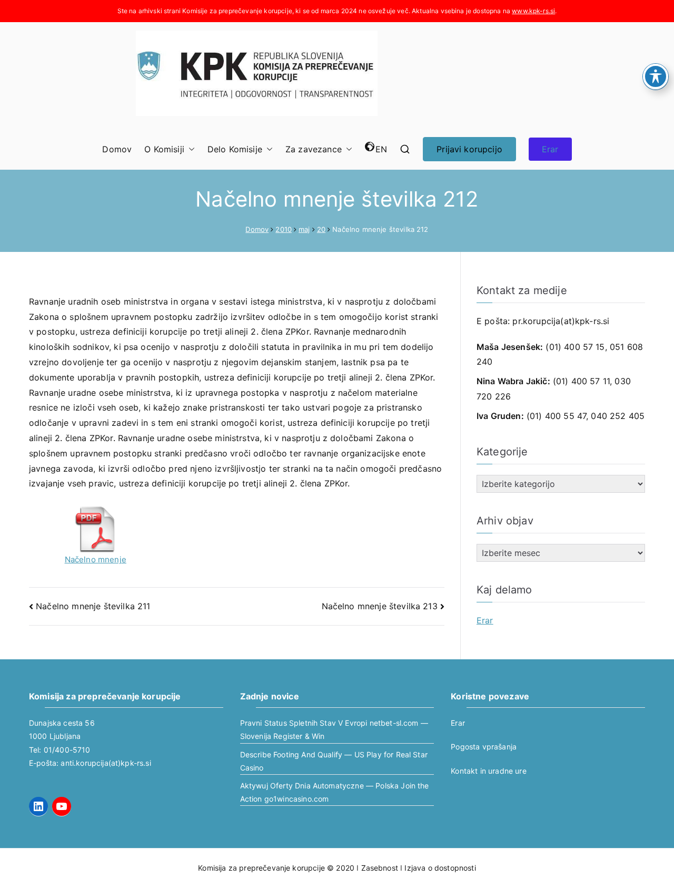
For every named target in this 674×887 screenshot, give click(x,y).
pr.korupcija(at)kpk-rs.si (560, 321)
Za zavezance (313, 149)
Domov (117, 149)
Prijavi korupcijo (469, 149)
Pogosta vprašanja (484, 746)
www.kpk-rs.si (533, 11)
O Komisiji (164, 149)
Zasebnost (379, 867)
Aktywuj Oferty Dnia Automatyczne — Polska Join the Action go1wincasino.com (334, 792)
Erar (550, 149)
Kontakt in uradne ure (488, 770)
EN (381, 149)
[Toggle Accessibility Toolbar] (655, 76)
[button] (189, 149)
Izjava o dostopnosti (439, 867)
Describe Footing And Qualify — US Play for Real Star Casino (334, 761)
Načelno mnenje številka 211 (93, 606)
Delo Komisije (234, 149)
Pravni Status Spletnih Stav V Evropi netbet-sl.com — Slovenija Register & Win (334, 729)
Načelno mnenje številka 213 (380, 606)
